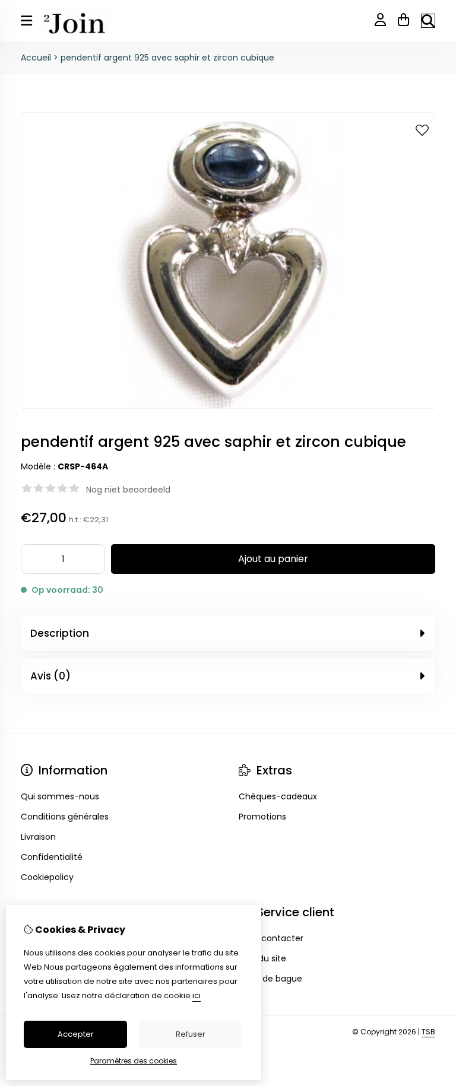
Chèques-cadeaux (278, 796)
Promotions (262, 817)
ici (196, 995)
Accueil (36, 57)
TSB (428, 1032)
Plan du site (262, 958)
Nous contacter (271, 938)
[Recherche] (428, 21)
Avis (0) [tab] (50, 676)
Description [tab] (59, 633)
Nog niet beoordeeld (128, 490)
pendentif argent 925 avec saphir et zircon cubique (167, 57)
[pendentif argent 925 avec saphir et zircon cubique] (228, 406)
